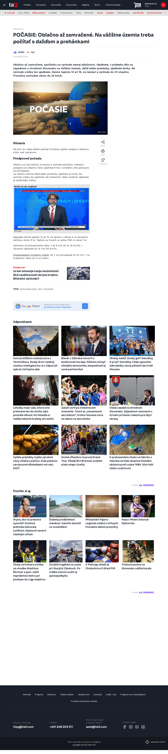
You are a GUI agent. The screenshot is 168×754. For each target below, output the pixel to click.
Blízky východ (38, 13)
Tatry (40, 289)
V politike (52, 13)
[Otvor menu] (4, 5)
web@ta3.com (96, 727)
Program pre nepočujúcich (133, 694)
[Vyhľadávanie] (163, 5)
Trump (100, 13)
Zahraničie (56, 5)
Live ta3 (11, 13)
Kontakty (97, 694)
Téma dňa (88, 13)
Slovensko (41, 5)
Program (39, 694)
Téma (78, 13)
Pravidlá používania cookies (84, 701)
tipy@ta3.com (23, 727)
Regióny (85, 5)
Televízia (27, 694)
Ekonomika (71, 5)
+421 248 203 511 (61, 727)
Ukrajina (110, 13)
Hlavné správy (123, 13)
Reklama (51, 694)
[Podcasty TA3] (137, 5)
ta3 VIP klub (138, 13)
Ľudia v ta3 (111, 694)
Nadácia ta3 (84, 694)
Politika (27, 5)
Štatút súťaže (67, 694)
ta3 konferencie (154, 13)
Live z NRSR (23, 13)
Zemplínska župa (28, 289)
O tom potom (66, 13)
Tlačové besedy (112, 5)
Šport (97, 5)
